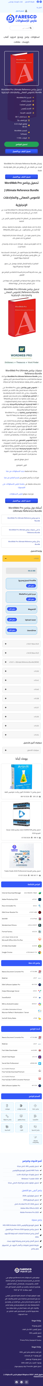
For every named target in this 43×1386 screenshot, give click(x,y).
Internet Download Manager (11, 892)
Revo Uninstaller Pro (9, 905)
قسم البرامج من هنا (11, 477)
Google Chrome (7, 952)
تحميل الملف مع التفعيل (21, 151)
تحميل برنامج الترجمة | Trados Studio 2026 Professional (22, 870)
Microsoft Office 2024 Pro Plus (12, 940)
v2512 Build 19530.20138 (10, 937)
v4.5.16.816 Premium (8, 1068)
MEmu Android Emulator (10, 1003)
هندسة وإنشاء (21, 1109)
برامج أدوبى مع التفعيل (32, 1190)
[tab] (21, 558)
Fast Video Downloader (9, 1050)
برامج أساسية (35, 1130)
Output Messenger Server (10, 990)
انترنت (21, 1130)
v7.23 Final (33, 918)
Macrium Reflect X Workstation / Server (15, 1012)
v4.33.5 (34, 945)
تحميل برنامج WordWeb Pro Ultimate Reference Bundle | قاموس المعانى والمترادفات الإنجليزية (21, 91)
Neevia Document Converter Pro (13, 1037)
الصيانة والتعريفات (35, 1141)
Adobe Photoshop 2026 (10, 899)
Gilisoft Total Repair (8, 1056)
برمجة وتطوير (21, 1119)
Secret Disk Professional (10, 1063)
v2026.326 (33, 1063)
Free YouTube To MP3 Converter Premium (16, 1079)
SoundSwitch (6, 997)
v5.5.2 (35, 905)
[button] (35, 37)
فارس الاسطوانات (16, 494)
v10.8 (35, 1018)
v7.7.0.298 (33, 1037)
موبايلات (7, 1109)
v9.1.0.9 (34, 1085)
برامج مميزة (37, 1220)
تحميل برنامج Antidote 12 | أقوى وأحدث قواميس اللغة (23, 792)
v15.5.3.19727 (32, 925)
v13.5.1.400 (33, 912)
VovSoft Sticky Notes (9, 1018)
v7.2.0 (35, 997)
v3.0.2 (35, 990)
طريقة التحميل (29, 1)
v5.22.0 (34, 931)
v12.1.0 (34, 1056)
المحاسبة (7, 1130)
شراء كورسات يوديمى (15, 1)
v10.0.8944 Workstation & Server (12, 1009)
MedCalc (5, 1043)
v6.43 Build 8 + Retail (30, 892)
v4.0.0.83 (34, 1050)
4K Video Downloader (9, 945)
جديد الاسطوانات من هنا (15, 471)
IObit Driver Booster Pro (10, 912)
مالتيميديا (35, 1119)
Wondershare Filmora (9, 925)
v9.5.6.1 (34, 1003)
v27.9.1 (34, 899)
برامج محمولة (7, 1119)
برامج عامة (35, 1109)
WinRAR (5, 918)
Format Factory (7, 931)
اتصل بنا (39, 7)
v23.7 (35, 1043)
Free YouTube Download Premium (13, 1071)
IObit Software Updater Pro (11, 1085)
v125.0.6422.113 (31, 952)
